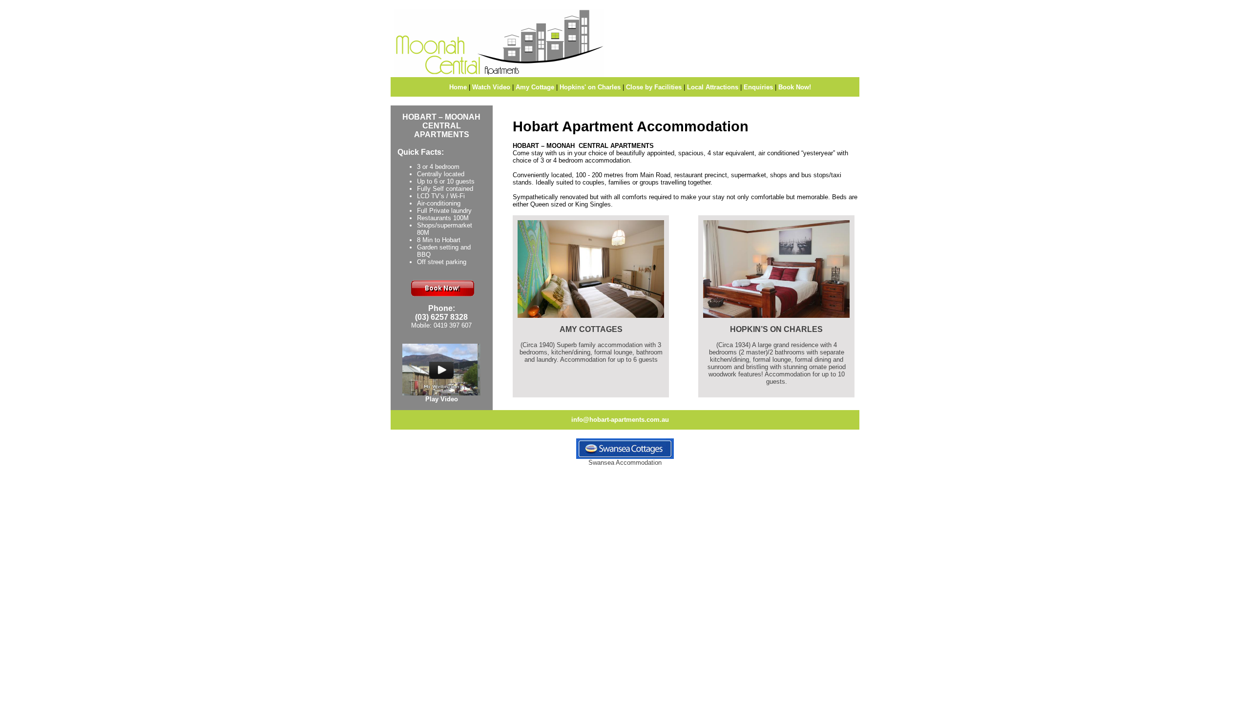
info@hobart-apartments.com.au (620, 419)
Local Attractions (712, 87)
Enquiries (758, 87)
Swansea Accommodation (625, 462)
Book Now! (794, 87)
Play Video (441, 399)
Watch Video (491, 87)
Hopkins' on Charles (590, 87)
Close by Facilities (654, 87)
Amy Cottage (535, 87)
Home (458, 87)
